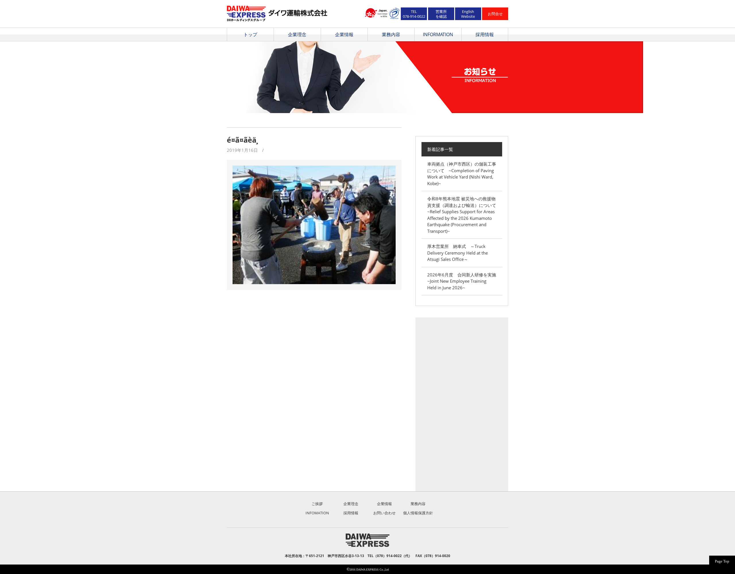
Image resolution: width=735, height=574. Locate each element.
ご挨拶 (317, 503)
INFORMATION (438, 34)
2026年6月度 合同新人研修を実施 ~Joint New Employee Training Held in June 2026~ (463, 281)
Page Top (722, 561)
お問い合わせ (384, 512)
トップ (250, 34)
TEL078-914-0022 (414, 14)
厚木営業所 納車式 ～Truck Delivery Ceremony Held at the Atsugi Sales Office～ (457, 252)
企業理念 (297, 34)
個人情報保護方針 (418, 512)
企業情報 (344, 34)
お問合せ (495, 13)
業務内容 (391, 34)
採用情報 (484, 34)
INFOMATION (317, 512)
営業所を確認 (441, 14)
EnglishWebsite (468, 14)
